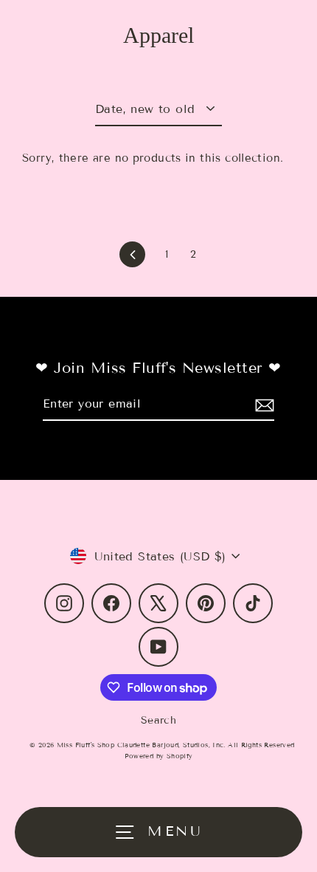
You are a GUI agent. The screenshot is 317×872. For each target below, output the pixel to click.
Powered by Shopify (159, 756)
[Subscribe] (262, 404)
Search (158, 720)
